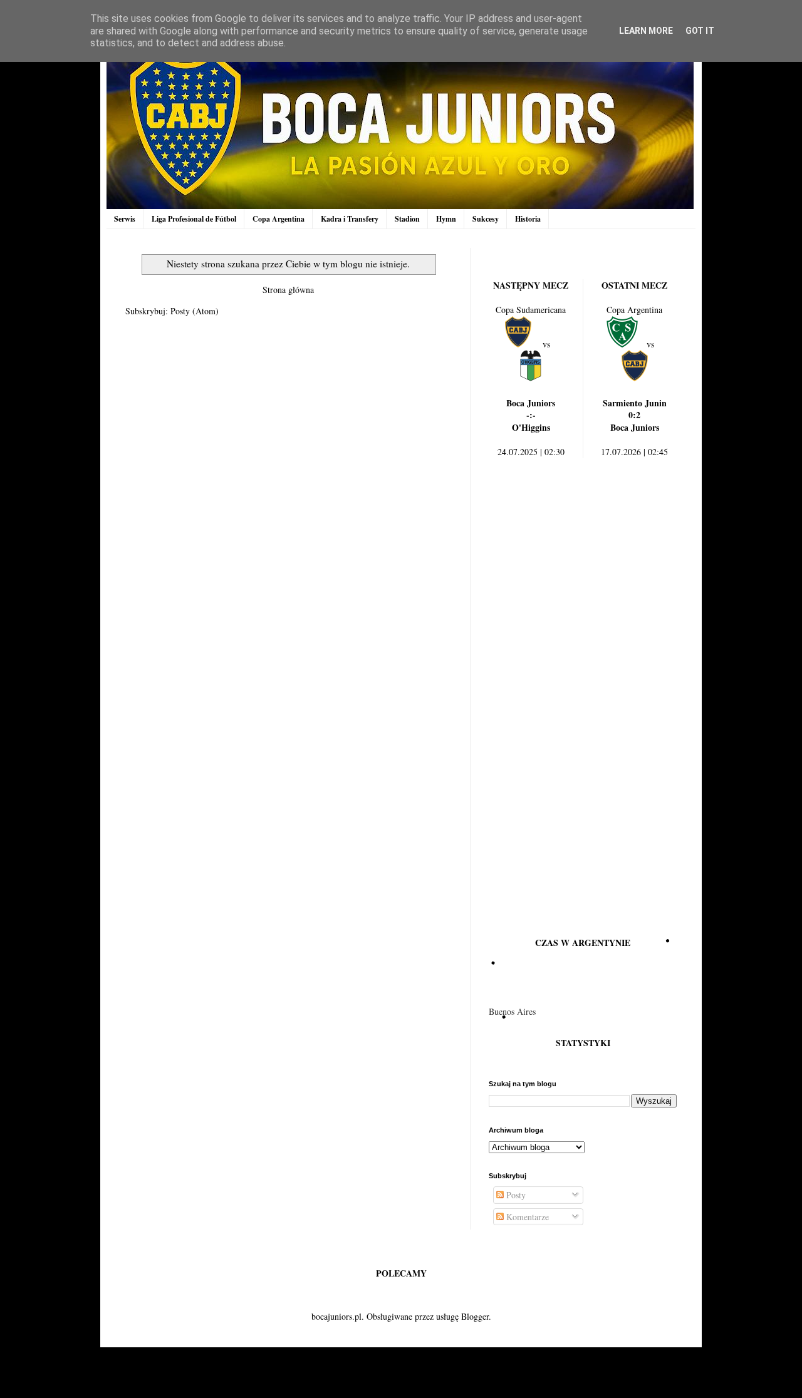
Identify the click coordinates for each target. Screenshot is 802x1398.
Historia (528, 218)
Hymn (446, 218)
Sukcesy (485, 218)
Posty (515, 1195)
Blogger (475, 1316)
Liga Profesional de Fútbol (194, 218)
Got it (699, 31)
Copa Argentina (279, 218)
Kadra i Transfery (349, 218)
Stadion (407, 218)
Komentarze (526, 1217)
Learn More (646, 31)
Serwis (124, 218)
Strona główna (288, 290)
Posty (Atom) (194, 311)
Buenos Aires (512, 1011)
